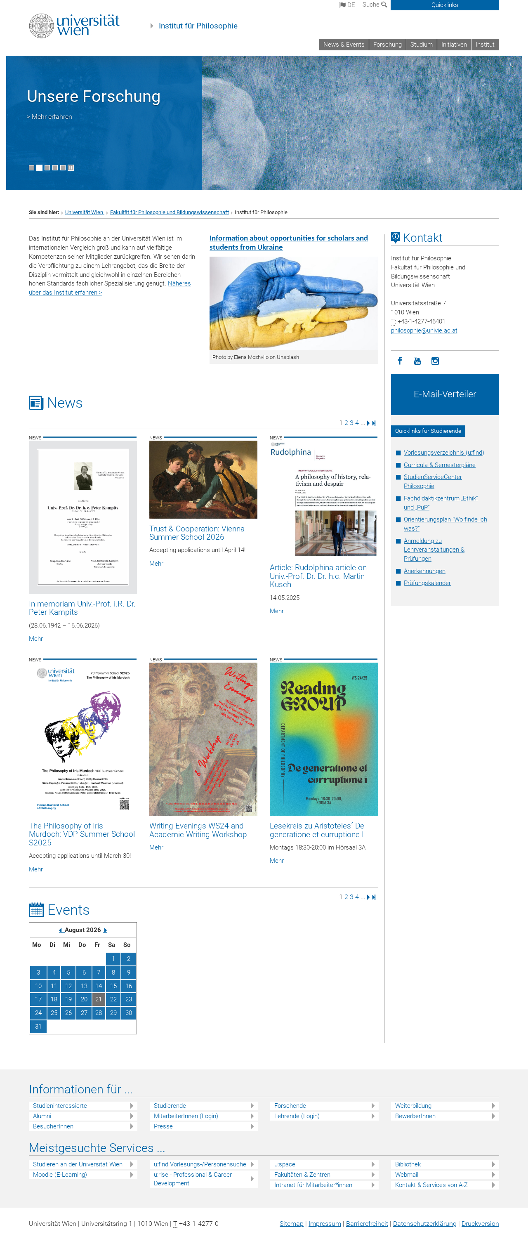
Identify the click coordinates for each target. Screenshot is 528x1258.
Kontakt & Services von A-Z (431, 1185)
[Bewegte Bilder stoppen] (71, 168)
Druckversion (480, 1223)
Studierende (170, 1105)
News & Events (344, 44)
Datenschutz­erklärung (425, 1223)
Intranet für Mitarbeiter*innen (313, 1185)
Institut (485, 44)
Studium (421, 44)
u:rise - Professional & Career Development (193, 1179)
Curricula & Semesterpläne (440, 465)
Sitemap (292, 1223)
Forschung (387, 44)
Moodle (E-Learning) (60, 1174)
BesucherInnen (53, 1126)
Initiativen (454, 44)
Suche (372, 4)
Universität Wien (84, 212)
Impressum (325, 1223)
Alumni (42, 1116)
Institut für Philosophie (198, 26)
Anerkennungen (425, 571)
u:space (284, 1164)
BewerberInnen (415, 1116)
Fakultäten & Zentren (302, 1174)
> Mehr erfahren (49, 116)
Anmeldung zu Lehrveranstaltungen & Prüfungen (434, 550)
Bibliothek (408, 1164)
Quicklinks (444, 5)
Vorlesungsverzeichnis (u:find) (444, 452)
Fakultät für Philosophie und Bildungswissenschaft (169, 212)
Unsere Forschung (93, 96)
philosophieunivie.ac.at (424, 330)
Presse (163, 1126)
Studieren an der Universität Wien (78, 1164)
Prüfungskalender (427, 583)
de (350, 5)
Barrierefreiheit (367, 1223)
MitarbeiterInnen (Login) (186, 1116)
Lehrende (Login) (297, 1116)
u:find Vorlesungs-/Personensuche (200, 1164)
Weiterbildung (413, 1105)
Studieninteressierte (60, 1105)
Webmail (406, 1174)
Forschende (290, 1105)
